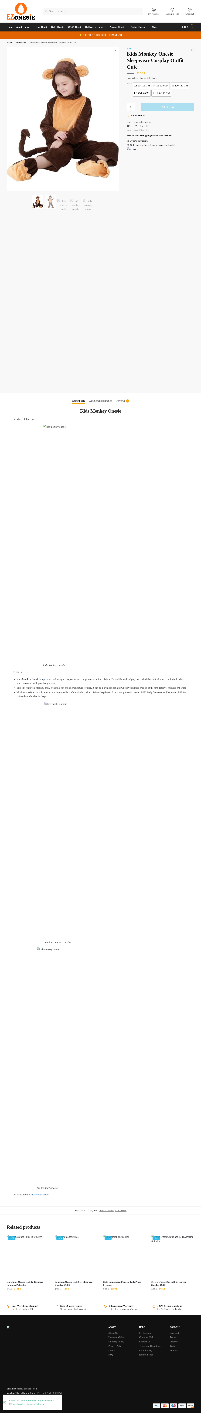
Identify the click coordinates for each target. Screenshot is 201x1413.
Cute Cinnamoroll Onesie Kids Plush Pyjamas (122, 1283)
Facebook (175, 1333)
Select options (28, 1295)
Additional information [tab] (100, 400)
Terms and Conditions (150, 1346)
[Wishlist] (45, 1239)
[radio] (142, 85)
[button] (114, 51)
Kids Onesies (20, 42)
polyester (47, 679)
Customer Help (172, 14)
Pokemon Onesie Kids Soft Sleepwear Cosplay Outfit (74, 1283)
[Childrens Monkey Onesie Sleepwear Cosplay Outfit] (192, 50)
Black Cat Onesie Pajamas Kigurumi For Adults (33, 1400)
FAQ (110, 1354)
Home (9, 42)
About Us (113, 1333)
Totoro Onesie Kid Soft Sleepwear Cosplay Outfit (168, 1283)
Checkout (189, 14)
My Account (153, 14)
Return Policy (146, 1350)
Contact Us (144, 1341)
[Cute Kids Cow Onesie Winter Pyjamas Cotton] (189, 50)
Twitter (173, 1337)
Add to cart (168, 107)
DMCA (112, 1350)
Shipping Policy (116, 1341)
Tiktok (173, 1346)
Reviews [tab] (120, 400)
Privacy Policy (115, 1346)
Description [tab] (78, 400)
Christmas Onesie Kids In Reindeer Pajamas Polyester (25, 1283)
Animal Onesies (106, 1210)
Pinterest (174, 1341)
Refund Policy (146, 1354)
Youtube (174, 1350)
